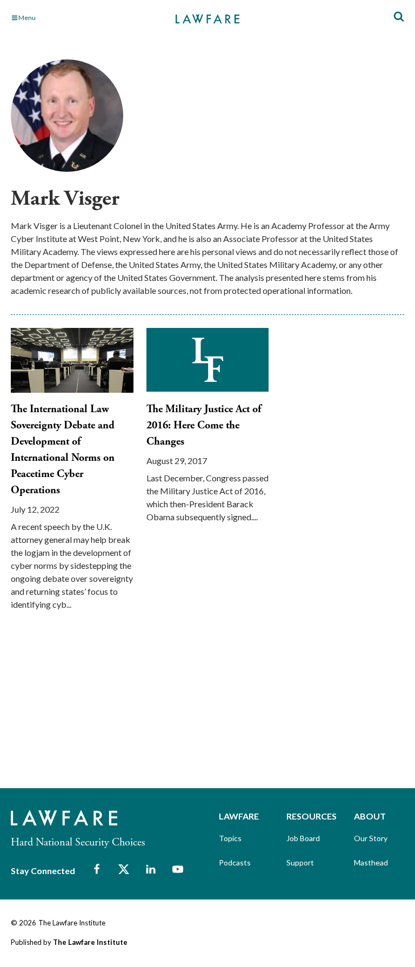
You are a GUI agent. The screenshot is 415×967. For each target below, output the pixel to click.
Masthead (371, 862)
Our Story (370, 838)
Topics (230, 838)
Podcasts (235, 862)
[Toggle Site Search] (398, 17)
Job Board (303, 838)
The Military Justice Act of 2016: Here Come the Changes (203, 425)
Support (300, 862)
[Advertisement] (92, 708)
